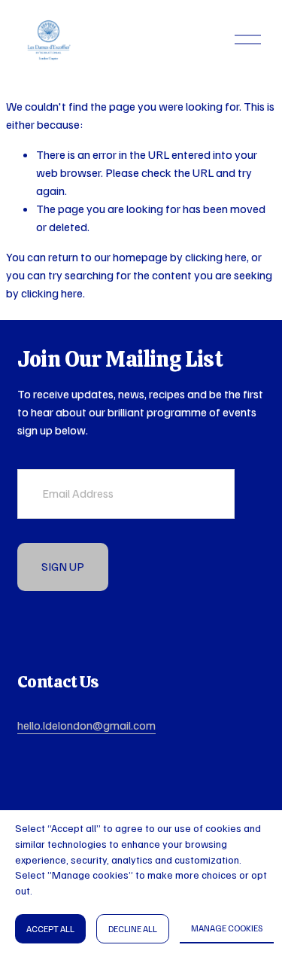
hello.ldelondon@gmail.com (86, 725)
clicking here (216, 256)
